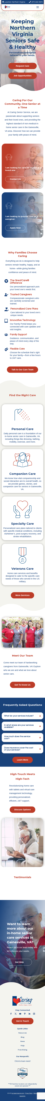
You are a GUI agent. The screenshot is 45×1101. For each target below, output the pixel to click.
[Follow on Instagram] (34, 1014)
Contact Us (15, 179)
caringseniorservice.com (18, 1093)
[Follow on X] (15, 1014)
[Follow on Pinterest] (25, 1014)
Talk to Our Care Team (22, 369)
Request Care (22, 66)
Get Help (19, 962)
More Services (22, 595)
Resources (22, 1033)
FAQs (22, 1045)
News (22, 1041)
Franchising (22, 1050)
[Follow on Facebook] (11, 1014)
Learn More (22, 760)
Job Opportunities (23, 76)
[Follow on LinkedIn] (29, 1014)
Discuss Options (22, 809)
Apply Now (15, 228)
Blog (22, 1037)
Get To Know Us (22, 685)
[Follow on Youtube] (20, 1014)
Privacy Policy (28, 1093)
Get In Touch (22, 1021)
